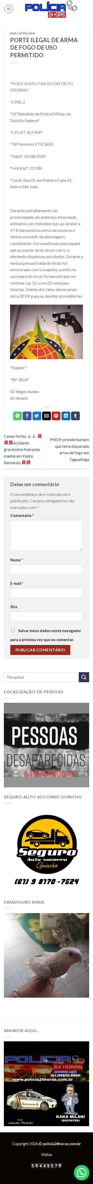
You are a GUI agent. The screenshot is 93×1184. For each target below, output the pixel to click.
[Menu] (8, 9)
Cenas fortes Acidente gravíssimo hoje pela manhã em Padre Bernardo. (22, 449)
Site (13, 607)
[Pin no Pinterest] (56, 416)
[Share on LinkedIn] (65, 416)
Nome (16, 560)
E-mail (16, 583)
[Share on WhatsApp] (17, 416)
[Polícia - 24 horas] (51, 9)
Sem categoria (22, 33)
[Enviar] (84, 677)
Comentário (22, 515)
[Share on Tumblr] (75, 416)
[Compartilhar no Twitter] (37, 416)
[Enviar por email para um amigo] (46, 416)
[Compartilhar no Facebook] (27, 416)
